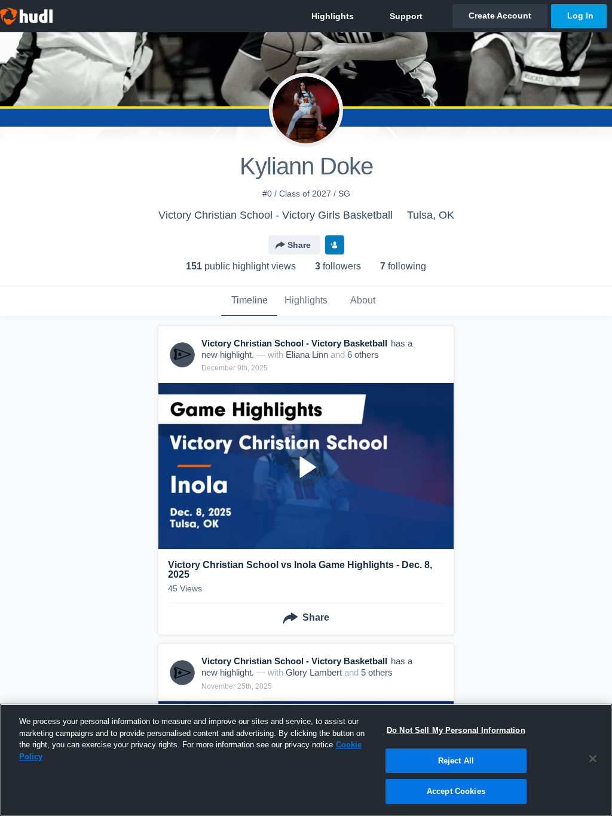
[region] (306, 760)
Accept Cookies (456, 791)
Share (299, 245)
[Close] (593, 759)
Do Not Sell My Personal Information (456, 730)
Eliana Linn (307, 354)
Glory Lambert (314, 672)
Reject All (456, 760)
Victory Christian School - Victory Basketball (294, 343)
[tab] (249, 301)
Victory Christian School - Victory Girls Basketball (275, 215)
